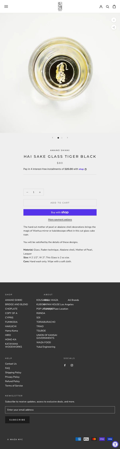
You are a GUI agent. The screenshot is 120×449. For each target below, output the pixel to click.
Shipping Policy (13, 372)
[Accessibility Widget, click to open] (115, 444)
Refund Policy (12, 381)
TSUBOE (41, 330)
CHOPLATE (11, 308)
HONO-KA (10, 339)
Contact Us (11, 363)
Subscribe (17, 419)
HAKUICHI (10, 326)
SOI (38, 317)
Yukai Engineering (45, 346)
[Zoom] (113, 20)
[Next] (67, 137)
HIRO (8, 335)
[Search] (107, 6)
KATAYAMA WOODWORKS (13, 345)
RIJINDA (40, 313)
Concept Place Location (56, 308)
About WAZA (51, 300)
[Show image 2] (61, 138)
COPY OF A (11, 313)
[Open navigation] (6, 6)
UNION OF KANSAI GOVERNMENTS (46, 337)
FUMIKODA (11, 322)
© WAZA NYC (15, 439)
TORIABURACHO (45, 322)
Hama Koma (11, 330)
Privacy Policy (12, 376)
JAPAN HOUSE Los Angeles (59, 304)
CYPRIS (9, 317)
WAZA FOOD (43, 342)
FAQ (7, 368)
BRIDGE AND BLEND (16, 304)
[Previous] (52, 137)
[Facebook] (65, 365)
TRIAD (40, 326)
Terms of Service (14, 385)
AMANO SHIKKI (60, 150)
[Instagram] (72, 365)
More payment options (60, 219)
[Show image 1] (58, 138)
